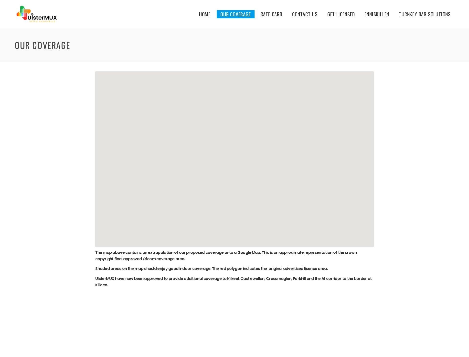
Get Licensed (341, 14)
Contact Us (305, 14)
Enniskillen (376, 14)
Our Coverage (235, 14)
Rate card (271, 14)
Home (205, 14)
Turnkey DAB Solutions (425, 14)
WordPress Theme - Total (220, 347)
